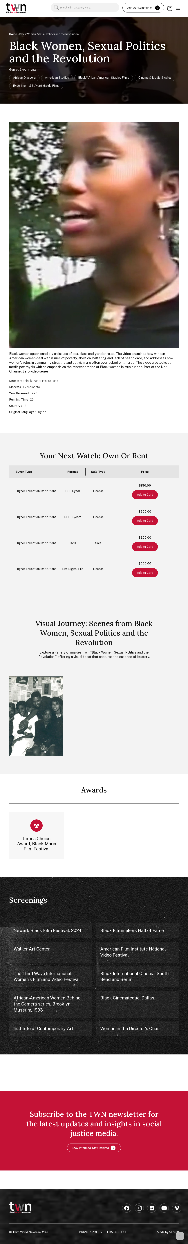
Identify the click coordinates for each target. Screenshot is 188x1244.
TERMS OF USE (116, 1232)
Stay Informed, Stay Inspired (91, 1147)
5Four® (174, 1232)
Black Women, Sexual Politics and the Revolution (49, 34)
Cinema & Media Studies (154, 77)
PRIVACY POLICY (90, 1232)
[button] (178, 8)
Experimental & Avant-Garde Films (36, 85)
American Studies (57, 77)
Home (13, 34)
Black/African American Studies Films (103, 77)
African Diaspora (24, 77)
